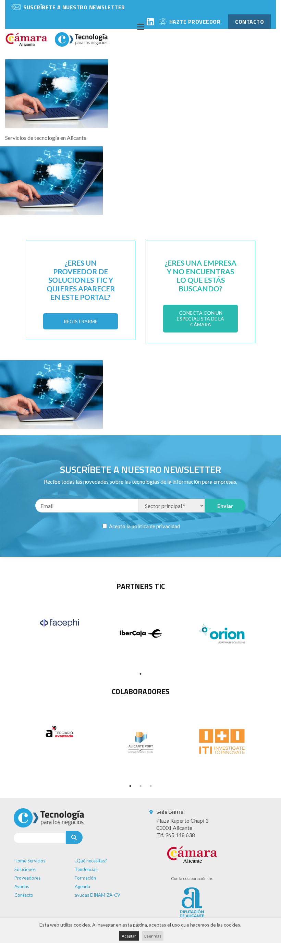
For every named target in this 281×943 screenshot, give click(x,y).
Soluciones (25, 869)
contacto (249, 21)
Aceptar (129, 936)
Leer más (152, 936)
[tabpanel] (59, 623)
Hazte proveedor (195, 21)
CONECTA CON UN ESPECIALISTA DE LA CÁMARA (200, 318)
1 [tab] (140, 673)
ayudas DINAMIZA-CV (97, 895)
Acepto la (144, 526)
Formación (85, 878)
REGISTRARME (81, 321)
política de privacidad (156, 526)
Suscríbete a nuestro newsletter (74, 7)
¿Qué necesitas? (91, 860)
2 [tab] (140, 786)
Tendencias (86, 869)
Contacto (23, 895)
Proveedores (27, 878)
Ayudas (21, 886)
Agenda (82, 886)
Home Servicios (29, 860)
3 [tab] (150, 786)
